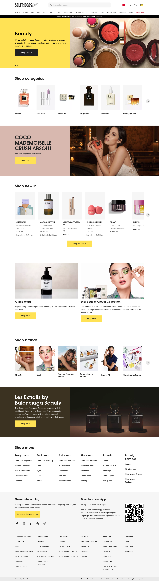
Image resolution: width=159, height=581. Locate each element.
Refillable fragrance (23, 461)
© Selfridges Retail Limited (23, 579)
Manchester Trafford (134, 474)
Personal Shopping (23, 556)
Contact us (19, 541)
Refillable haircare (89, 461)
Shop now (25, 160)
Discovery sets (21, 475)
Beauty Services (130, 457)
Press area (107, 561)
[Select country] (123, 4)
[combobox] (81, 5)
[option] (24, 101)
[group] (79, 215)
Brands (107, 455)
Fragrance (22, 455)
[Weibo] (45, 525)
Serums (62, 475)
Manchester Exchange (68, 556)
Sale (127, 541)
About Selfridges (110, 546)
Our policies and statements (110, 567)
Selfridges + (42, 551)
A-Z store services (89, 541)
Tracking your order (45, 556)
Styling (84, 480)
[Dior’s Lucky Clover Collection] (112, 281)
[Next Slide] (148, 101)
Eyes (39, 471)
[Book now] (107, 43)
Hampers (129, 546)
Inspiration (107, 541)
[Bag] (141, 4)
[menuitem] (17, 12)
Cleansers (63, 471)
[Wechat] (38, 525)
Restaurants (86, 546)
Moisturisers (64, 466)
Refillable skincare (67, 461)
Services (84, 551)
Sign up (99, 16)
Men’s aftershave (22, 471)
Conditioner (86, 475)
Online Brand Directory (42, 562)
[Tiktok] (31, 525)
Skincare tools (65, 480)
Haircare (87, 455)
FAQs (17, 546)
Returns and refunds (24, 551)
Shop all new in (79, 244)
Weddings (129, 551)
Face (39, 466)
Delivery (40, 541)
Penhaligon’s (108, 475)
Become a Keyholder (25, 514)
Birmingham (130, 469)
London (128, 464)
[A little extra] (46, 281)
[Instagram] (24, 525)
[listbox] (79, 101)
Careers (106, 551)
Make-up (43, 455)
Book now (25, 50)
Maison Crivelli (109, 466)
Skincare (65, 455)
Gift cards (19, 561)
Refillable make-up (45, 461)
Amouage (107, 471)
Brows (39, 480)
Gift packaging (21, 566)
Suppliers (107, 556)
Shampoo (85, 471)
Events (84, 556)
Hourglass (107, 480)
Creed (105, 461)
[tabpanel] (79, 43)
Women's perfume (22, 466)
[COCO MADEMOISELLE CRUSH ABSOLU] (107, 151)
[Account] (129, 4)
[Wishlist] (135, 4)
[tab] (16, 65)
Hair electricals (87, 466)
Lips (39, 475)
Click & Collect (43, 546)
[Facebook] (17, 525)
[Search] (51, 4)
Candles (18, 480)
